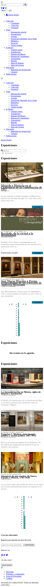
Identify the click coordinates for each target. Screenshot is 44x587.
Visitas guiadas (16, 45)
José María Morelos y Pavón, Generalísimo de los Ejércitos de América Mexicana (21, 282)
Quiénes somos (16, 50)
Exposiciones (16, 34)
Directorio (10, 572)
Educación (10, 67)
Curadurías (15, 23)
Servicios (14, 43)
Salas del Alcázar (17, 65)
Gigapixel (14, 28)
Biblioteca (15, 41)
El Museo (9, 48)
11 (19, 326)
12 (19, 328)
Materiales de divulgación (21, 70)
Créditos (9, 578)
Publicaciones (11, 74)
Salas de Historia (17, 63)
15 (19, 335)
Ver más (37, 207)
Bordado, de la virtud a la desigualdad (17, 234)
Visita (8, 30)
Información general (18, 32)
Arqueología (15, 59)
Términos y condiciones (15, 574)
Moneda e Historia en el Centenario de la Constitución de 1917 (21, 187)
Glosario (14, 72)
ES (5, 11)
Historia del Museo (18, 54)
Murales (14, 61)
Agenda (14, 37)
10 (19, 324)
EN (10, 11)
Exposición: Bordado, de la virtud (24, 39)
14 (19, 333)
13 (19, 331)
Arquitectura (15, 52)
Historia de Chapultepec (20, 56)
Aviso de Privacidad (13, 576)
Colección (10, 21)
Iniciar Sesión (13, 15)
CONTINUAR (29, 545)
